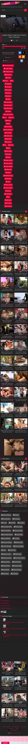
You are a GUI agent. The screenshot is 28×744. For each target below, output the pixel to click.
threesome (8, 178)
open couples (8, 126)
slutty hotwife (8, 151)
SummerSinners (17, 561)
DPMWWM (8, 83)
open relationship (8, 129)
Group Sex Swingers (9, 65)
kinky (5, 117)
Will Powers (12, 62)
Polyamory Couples (7, 557)
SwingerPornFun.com (15, 733)
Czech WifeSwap (6, 538)
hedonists (9, 95)
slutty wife (9, 154)
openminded (8, 132)
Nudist (4, 550)
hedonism (9, 92)
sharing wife (8, 141)
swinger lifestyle (8, 166)
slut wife (11, 144)
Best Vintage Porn (5, 603)
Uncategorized (6, 569)
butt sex (6, 80)
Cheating (16, 514)
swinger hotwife (8, 163)
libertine (11, 117)
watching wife (8, 193)
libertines (9, 120)
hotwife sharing (9, 108)
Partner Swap (12, 550)
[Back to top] (24, 740)
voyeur (8, 181)
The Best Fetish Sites (6, 608)
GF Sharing (16, 538)
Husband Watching (7, 546)
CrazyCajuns (16, 518)
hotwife (8, 99)
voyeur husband (8, 187)
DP (12, 80)
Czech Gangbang (6, 530)
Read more (7, 57)
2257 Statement (6, 726)
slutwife (8, 157)
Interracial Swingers (19, 546)
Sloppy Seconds (6, 561)
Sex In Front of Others (19, 557)
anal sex (8, 77)
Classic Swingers (6, 518)
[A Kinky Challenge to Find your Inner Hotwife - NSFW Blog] (4, 620)
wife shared (8, 203)
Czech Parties (19, 534)
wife (9, 196)
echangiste (8, 86)
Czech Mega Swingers (7, 534)
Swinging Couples (8, 71)
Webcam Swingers (17, 569)
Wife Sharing (8, 74)
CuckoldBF (13, 522)
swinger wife (8, 169)
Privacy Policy (16, 726)
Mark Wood (10, 60)
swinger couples (8, 160)
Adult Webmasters (5, 600)
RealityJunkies (9, 135)
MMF (9, 123)
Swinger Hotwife (8, 68)
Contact (17, 728)
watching (8, 190)
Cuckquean (21, 522)
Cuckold (4, 522)
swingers (8, 172)
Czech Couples (19, 526)
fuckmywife (8, 89)
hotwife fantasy (9, 102)
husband (8, 111)
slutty (9, 147)
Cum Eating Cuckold (7, 526)
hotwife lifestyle (9, 105)
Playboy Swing (18, 553)
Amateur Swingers (7, 514)
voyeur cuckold (9, 184)
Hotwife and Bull (19, 542)
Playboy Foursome (7, 553)
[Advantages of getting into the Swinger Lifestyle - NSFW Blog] (4, 627)
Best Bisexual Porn (5, 605)
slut (5, 144)
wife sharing (8, 206)
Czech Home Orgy (18, 530)
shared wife (8, 138)
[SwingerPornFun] (11, 3)
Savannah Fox (5, 62)
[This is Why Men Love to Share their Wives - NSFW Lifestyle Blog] (4, 633)
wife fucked (8, 199)
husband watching (8, 114)
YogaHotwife (15, 573)
